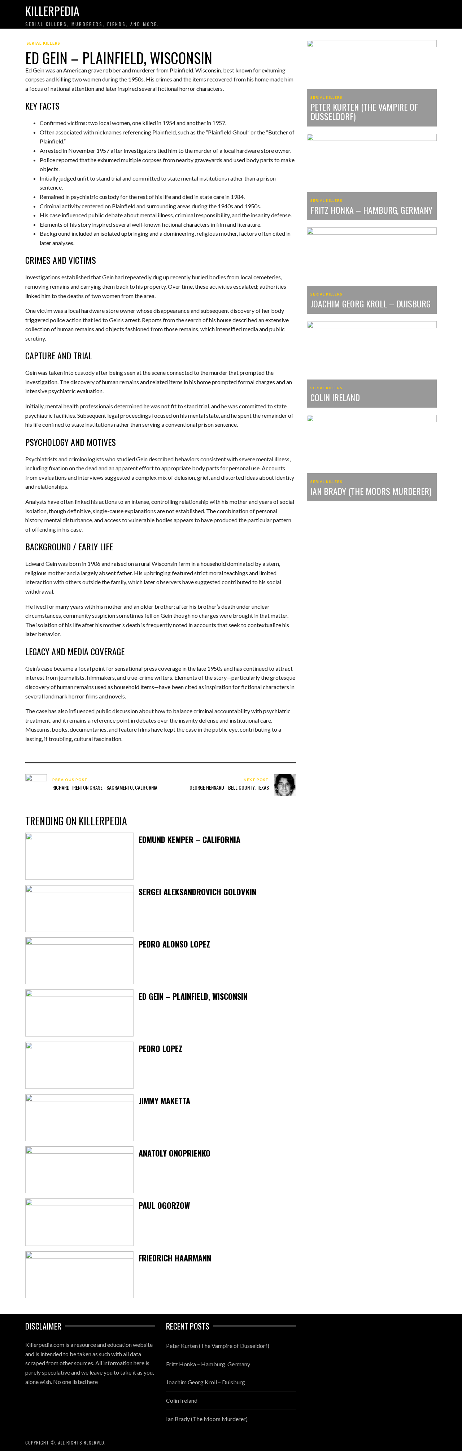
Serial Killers (43, 43)
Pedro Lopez (160, 1048)
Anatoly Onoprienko (174, 1153)
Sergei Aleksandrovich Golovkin (197, 891)
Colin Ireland (335, 397)
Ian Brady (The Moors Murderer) (370, 490)
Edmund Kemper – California (189, 839)
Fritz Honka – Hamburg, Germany (371, 209)
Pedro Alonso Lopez (174, 944)
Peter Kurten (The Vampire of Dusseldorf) (364, 111)
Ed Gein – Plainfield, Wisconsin (193, 996)
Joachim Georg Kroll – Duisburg (370, 303)
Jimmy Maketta (164, 1100)
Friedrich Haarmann (175, 1258)
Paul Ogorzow (164, 1205)
